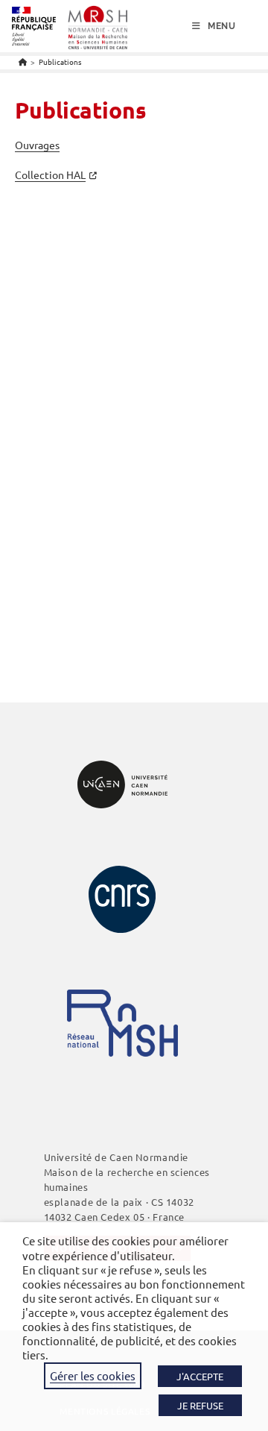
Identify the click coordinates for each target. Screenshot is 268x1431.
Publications (60, 61)
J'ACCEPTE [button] (199, 1376)
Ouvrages (37, 144)
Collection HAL (50, 174)
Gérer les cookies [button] (92, 1375)
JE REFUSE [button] (200, 1405)
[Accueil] (23, 61)
